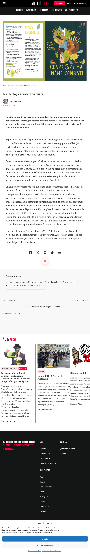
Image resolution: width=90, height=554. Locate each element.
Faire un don (45, 453)
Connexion (83, 300)
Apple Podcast (46, 486)
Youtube (43, 477)
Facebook (43, 501)
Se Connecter (81, 3)
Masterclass (31, 10)
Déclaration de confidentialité (51, 551)
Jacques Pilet (16, 101)
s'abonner (60, 3)
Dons (69, 3)
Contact (63, 453)
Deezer (42, 491)
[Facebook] (30, 252)
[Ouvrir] (4, 3)
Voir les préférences (45, 545)
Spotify (43, 482)
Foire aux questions (48, 463)
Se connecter (45, 458)
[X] (37, 252)
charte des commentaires (29, 285)
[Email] (59, 252)
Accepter (45, 539)
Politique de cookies (34, 551)
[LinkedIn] (45, 252)
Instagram (44, 496)
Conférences (57, 10)
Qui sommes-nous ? (68, 448)
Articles (19, 10)
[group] (18, 383)
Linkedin (43, 511)
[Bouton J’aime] (45, 261)
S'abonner (44, 448)
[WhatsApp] (52, 252)
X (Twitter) (44, 506)
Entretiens (44, 10)
